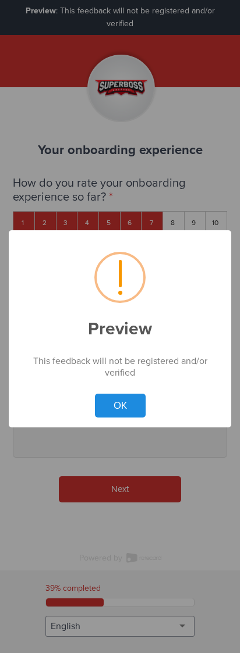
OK (120, 405)
